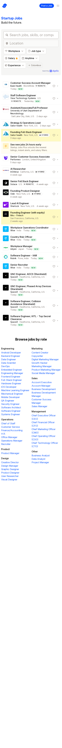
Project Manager (40, 462)
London (25, 159)
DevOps (5, 366)
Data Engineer (8, 359)
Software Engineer (10, 410)
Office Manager (9, 437)
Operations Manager (11, 440)
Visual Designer (9, 479)
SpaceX (14, 277)
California (24, 172)
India (19, 230)
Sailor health (16, 125)
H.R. (3, 433)
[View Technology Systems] (6, 98)
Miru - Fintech (16, 215)
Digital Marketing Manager (45, 359)
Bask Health (16, 86)
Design (5, 458)
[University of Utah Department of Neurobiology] (6, 112)
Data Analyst (38, 458)
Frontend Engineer (10, 376)
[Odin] (6, 193)
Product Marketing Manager (46, 369)
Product (5, 449)
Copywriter (37, 356)
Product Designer (10, 472)
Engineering (7, 348)
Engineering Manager (12, 373)
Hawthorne (25, 277)
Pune (20, 258)
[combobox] (33, 43)
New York (28, 125)
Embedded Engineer (11, 369)
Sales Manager (39, 406)
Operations (7, 419)
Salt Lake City (17, 116)
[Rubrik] (6, 257)
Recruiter (6, 444)
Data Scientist (8, 362)
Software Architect (11, 407)
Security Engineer (10, 404)
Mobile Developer (10, 397)
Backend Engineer (10, 356)
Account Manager (41, 385)
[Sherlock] (6, 205)
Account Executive (42, 382)
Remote (42, 86)
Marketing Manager (42, 366)
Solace (13, 184)
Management (39, 411)
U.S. (39, 98)
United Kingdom (38, 159)
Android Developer (11, 352)
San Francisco (17, 218)
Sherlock (14, 206)
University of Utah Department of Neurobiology (26, 112)
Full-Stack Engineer (11, 380)
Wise (12, 230)
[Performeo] (6, 159)
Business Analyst (41, 455)
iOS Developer (8, 386)
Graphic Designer (10, 469)
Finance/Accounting (11, 430)
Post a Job (46, 5)
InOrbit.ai (14, 172)
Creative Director (10, 462)
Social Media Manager (43, 373)
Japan (21, 249)
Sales (34, 378)
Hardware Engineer (11, 383)
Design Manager (9, 465)
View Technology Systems (23, 98)
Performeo (15, 159)
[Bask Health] (6, 85)
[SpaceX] (6, 277)
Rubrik (13, 258)
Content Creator (40, 352)
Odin (12, 194)
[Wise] (6, 229)
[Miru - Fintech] (6, 217)
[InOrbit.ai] (6, 171)
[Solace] (6, 183)
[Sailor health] (6, 124)
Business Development (44, 389)
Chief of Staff (8, 423)
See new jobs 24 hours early (25, 144)
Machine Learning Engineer (15, 390)
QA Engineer (7, 400)
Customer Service (10, 426)
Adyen (13, 249)
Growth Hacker (39, 362)
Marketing (37, 348)
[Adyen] (6, 247)
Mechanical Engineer (12, 393)
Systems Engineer (10, 414)
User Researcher (10, 476)
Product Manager (10, 453)
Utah (27, 116)
